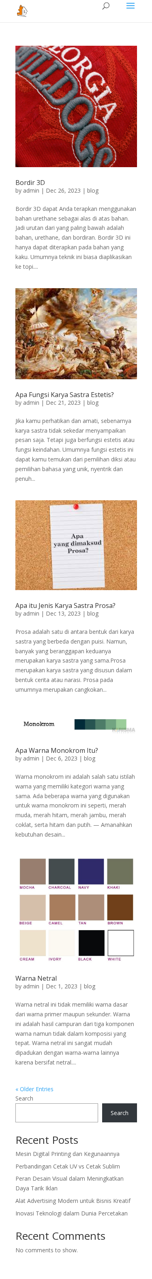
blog (92, 190)
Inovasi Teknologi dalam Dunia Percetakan (71, 1213)
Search (24, 1098)
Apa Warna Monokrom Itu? (56, 750)
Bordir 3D (30, 182)
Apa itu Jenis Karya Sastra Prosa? (65, 605)
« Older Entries (34, 1089)
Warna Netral (36, 978)
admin (31, 190)
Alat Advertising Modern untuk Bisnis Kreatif (73, 1201)
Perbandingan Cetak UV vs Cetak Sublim (67, 1166)
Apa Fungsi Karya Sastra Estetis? (64, 394)
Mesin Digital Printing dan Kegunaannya (67, 1154)
